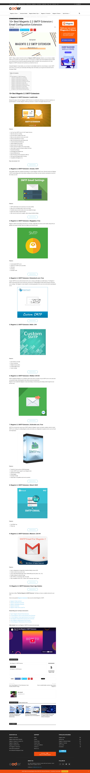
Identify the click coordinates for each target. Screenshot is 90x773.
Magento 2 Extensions (13, 737)
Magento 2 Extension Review (14, 18)
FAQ (50, 4)
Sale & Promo (66, 13)
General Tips (61, 739)
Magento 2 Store (13, 13)
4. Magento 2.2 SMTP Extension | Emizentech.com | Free (20, 81)
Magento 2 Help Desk (14, 605)
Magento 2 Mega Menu (14, 743)
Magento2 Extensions (21, 4)
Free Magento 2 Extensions (14, 746)
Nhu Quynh (12, 27)
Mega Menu (34, 4)
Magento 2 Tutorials (45, 13)
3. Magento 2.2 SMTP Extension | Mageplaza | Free (19, 80)
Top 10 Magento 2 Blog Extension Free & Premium (20, 620)
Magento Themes (56, 13)
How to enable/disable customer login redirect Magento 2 (46, 686)
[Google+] (76, 4)
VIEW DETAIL (32, 164)
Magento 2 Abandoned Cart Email (17, 602)
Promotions (61, 746)
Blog (48, 4)
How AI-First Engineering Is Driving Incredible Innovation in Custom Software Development (47, 715)
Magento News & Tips (33, 13)
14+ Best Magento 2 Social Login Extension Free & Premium (22, 617)
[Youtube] (80, 4)
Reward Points (28, 4)
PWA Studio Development (14, 748)
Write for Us (36, 748)
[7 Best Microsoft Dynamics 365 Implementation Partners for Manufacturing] (16, 709)
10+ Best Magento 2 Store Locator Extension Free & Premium (22, 615)
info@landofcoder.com (37, 767)
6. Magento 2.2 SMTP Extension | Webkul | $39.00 (19, 84)
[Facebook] (74, 4)
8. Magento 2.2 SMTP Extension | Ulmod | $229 (19, 86)
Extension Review (23, 13)
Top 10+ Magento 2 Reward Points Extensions (19, 613)
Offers (35, 737)
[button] (79, 13)
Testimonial (54, 4)
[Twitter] (78, 4)
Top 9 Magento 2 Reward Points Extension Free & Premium (22, 618)
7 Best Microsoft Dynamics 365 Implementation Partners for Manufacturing (14, 715)
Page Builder (44, 4)
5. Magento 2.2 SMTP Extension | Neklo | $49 (18, 82)
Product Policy (37, 743)
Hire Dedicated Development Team (16, 750)
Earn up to (45, 754)
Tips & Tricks (61, 744)
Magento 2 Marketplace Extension (17, 604)
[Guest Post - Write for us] (68, 57)
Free (57, 4)
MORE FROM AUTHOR (23, 702)
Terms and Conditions (38, 744)
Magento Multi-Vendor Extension (15, 739)
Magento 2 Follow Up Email (15, 601)
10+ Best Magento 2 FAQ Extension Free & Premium (21, 621)
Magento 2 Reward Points (14, 744)
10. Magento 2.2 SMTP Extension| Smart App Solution (20, 89)
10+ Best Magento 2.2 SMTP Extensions (18, 76)
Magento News (21, 18)
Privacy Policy (36, 741)
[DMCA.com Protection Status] (62, 752)
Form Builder (39, 4)
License (35, 739)
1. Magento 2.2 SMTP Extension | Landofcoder (19, 77)
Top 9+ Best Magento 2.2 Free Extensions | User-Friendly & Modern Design (19, 686)
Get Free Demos (65, 771)
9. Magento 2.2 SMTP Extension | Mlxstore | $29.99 (19, 87)
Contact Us (36, 746)
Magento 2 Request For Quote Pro (16, 741)
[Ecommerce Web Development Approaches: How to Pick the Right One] (32, 709)
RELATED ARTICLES (14, 702)
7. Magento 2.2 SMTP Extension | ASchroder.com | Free (20, 85)
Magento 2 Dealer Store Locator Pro (17, 607)
